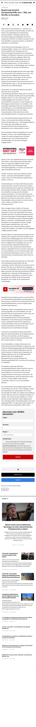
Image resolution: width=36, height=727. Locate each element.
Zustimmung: (7, 439)
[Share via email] (22, 24)
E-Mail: (5, 417)
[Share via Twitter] (8, 24)
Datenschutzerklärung (9, 446)
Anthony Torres (4, 18)
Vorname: (6, 424)
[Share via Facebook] (3, 24)
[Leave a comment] (27, 24)
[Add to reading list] (32, 24)
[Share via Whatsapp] (13, 24)
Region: (5, 432)
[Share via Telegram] (18, 24)
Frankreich (5, 489)
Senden (18, 457)
